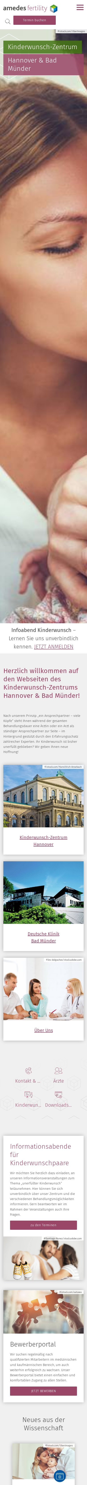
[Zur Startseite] (31, 8)
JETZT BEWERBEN (43, 1391)
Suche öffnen (7, 21)
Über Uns (43, 1030)
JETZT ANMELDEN (53, 647)
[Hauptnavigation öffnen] (80, 7)
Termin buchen (34, 20)
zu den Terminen (43, 1225)
